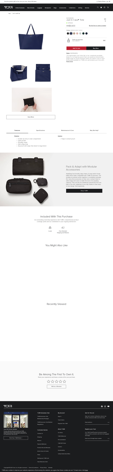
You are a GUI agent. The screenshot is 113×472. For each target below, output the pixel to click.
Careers (60, 446)
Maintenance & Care (67, 130)
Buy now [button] (96, 48)
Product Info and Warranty (43, 447)
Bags (10, 13)
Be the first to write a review (97, 25)
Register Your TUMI (63, 423)
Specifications (40, 130)
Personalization (62, 439)
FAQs (38, 454)
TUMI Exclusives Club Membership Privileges (43, 417)
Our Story (60, 432)
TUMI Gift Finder (62, 443)
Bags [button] (55, 8)
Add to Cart (76, 48)
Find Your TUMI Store (15, 438)
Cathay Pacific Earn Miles (64, 453)
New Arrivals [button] (30, 8)
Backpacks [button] (48, 8)
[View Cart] (108, 7)
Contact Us (40, 433)
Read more (69, 61)
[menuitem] (20, 7)
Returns (39, 440)
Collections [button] (72, 8)
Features (17, 130)
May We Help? (94, 130)
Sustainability (61, 450)
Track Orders (61, 420)
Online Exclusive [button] (19, 8)
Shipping (39, 437)
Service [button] (87, 8)
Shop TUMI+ (84, 190)
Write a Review (56, 386)
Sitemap (50, 467)
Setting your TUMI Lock (43, 458)
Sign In (59, 416)
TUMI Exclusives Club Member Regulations (44, 423)
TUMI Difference (62, 436)
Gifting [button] (80, 8)
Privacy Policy (43, 467)
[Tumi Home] (8, 7)
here (86, 470)
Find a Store (102, 1)
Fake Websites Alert (42, 461)
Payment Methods (41, 444)
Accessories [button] (62, 8)
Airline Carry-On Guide (43, 451)
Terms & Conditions (33, 467)
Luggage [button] (39, 8)
